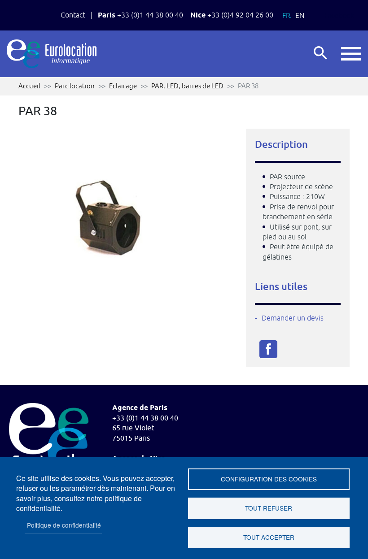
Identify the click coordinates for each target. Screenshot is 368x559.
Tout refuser (268, 507)
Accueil (29, 86)
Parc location (75, 86)
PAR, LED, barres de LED (187, 86)
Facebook (339, 15)
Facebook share (268, 349)
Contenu (25, 9)
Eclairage (123, 86)
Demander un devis (293, 318)
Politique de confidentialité (64, 524)
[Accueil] (51, 53)
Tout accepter (268, 537)
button (351, 54)
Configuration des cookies (269, 478)
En (299, 15)
